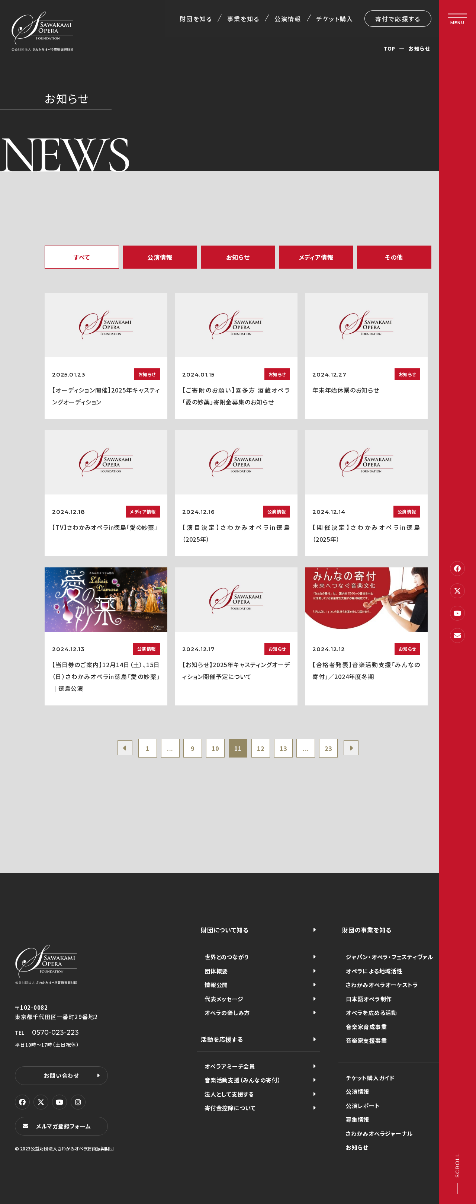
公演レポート (363, 1105)
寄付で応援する (398, 18)
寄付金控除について (230, 1108)
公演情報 (287, 19)
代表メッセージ (224, 999)
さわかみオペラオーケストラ (382, 985)
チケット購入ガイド (370, 1078)
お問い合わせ (61, 1075)
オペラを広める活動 (371, 1012)
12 (260, 748)
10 (215, 748)
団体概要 (216, 971)
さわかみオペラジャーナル (379, 1133)
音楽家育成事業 (366, 1027)
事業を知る (243, 19)
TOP (389, 48)
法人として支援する (229, 1094)
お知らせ (357, 1147)
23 (328, 748)
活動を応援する (222, 1039)
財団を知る (196, 19)
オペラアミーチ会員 (230, 1066)
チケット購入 (334, 19)
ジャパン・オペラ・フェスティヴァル (389, 957)
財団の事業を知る (366, 929)
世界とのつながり (227, 957)
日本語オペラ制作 (369, 999)
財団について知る (224, 929)
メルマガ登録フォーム (63, 1126)
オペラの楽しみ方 (227, 1012)
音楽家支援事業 (366, 1040)
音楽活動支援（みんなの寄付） (243, 1080)
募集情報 (357, 1119)
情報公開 (216, 985)
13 (283, 748)
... (170, 748)
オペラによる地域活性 (374, 971)
